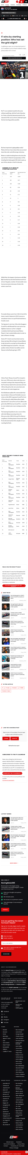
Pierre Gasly (19, 1061)
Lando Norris (19, 1032)
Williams (5, 1049)
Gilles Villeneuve (20, 1095)
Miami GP (5, 1090)
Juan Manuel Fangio (19, 1115)
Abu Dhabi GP (6, 1124)
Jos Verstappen (20, 1104)
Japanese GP (6, 1087)
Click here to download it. (8, 780)
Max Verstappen (21, 981)
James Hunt (19, 1097)
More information (15, 18)
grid (8, 282)
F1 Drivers (25, 4)
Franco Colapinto (20, 1074)
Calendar (13, 4)
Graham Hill (19, 1120)
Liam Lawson (19, 1070)
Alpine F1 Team (7, 1038)
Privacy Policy (21, 1144)
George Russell (9, 984)
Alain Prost (18, 1085)
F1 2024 (21, 687)
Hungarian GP (6, 1105)
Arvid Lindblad (19, 1059)
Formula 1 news (6, 691)
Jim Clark (18, 1106)
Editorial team (10, 1142)
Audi (4, 1040)
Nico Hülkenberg (20, 1065)
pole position (16, 147)
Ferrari (4, 1034)
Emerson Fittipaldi (20, 1118)
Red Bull (5, 1029)
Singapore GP (6, 1116)
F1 (2, 33)
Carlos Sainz (19, 1050)
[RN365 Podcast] (17, 1)
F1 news (7, 4)
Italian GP (5, 1109)
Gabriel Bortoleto (20, 1076)
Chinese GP (6, 1085)
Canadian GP (6, 1092)
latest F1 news (10, 970)
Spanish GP (6, 1111)
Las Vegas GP (6, 1120)
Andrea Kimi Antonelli (19, 1043)
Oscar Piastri (19, 1048)
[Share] (20, 55)
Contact (6, 1146)
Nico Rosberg (19, 1083)
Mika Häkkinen (19, 1102)
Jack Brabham (19, 1125)
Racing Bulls (6, 1047)
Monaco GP (6, 1094)
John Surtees (19, 1127)
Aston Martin (6, 1042)
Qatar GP (5, 1122)
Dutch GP (5, 1107)
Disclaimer (19, 1142)
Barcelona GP (6, 1096)
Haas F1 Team (6, 1045)
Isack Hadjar (19, 1046)
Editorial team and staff (20, 1001)
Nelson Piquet (19, 1123)
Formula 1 (14, 687)
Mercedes (5, 1036)
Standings (18, 4)
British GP (5, 1100)
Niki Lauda (18, 1108)
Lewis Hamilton (12, 981)
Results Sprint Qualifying (8, 12)
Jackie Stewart (19, 1100)
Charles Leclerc (20, 984)
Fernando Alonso (8, 982)
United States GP (7, 1118)
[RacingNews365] (5, 2)
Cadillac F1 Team (7, 1051)
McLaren (5, 1032)
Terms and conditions (9, 1144)
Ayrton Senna (19, 1093)
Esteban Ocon (19, 1055)
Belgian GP (5, 1103)
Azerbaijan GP (6, 1114)
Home (2, 4)
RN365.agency (19, 1008)
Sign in (5, 909)
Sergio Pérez (19, 1052)
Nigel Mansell (19, 1110)
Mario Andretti (19, 1129)
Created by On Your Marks (17, 1146)
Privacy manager (14, 1148)
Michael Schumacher (19, 1088)
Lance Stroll (19, 1063)
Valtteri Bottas (19, 1057)
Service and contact (19, 1005)
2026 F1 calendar (13, 987)
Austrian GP (6, 1098)
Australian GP (6, 1083)
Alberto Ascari (19, 1091)
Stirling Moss (19, 1113)
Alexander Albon (20, 1068)
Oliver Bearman (20, 1072)
